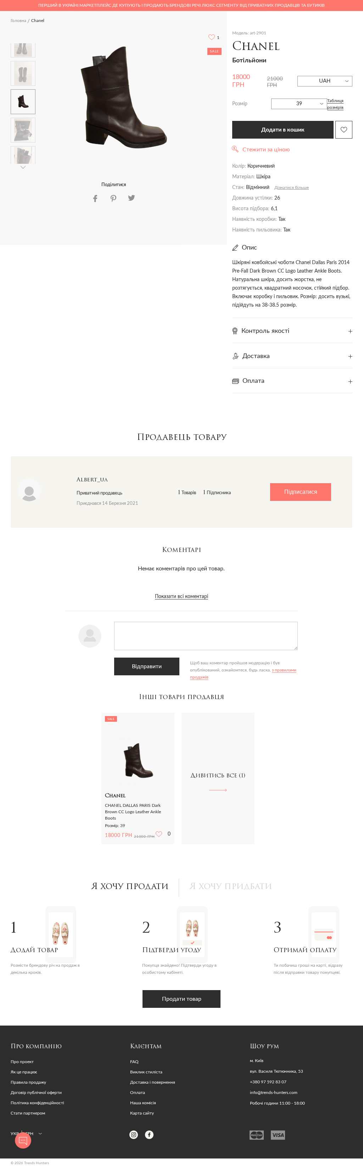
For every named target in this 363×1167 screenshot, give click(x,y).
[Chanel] (122, 100)
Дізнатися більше (291, 187)
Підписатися (300, 492)
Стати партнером (28, 1113)
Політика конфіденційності (37, 1103)
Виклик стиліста (146, 1072)
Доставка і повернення (152, 1082)
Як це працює (24, 1072)
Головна (18, 20)
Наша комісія (143, 1103)
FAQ (134, 1062)
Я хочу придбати (231, 887)
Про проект (22, 1062)
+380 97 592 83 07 (268, 1082)
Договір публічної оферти (36, 1092)
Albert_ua (92, 480)
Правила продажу (28, 1082)
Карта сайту (142, 1113)
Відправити (147, 666)
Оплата (137, 1092)
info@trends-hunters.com (273, 1092)
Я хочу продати (129, 887)
